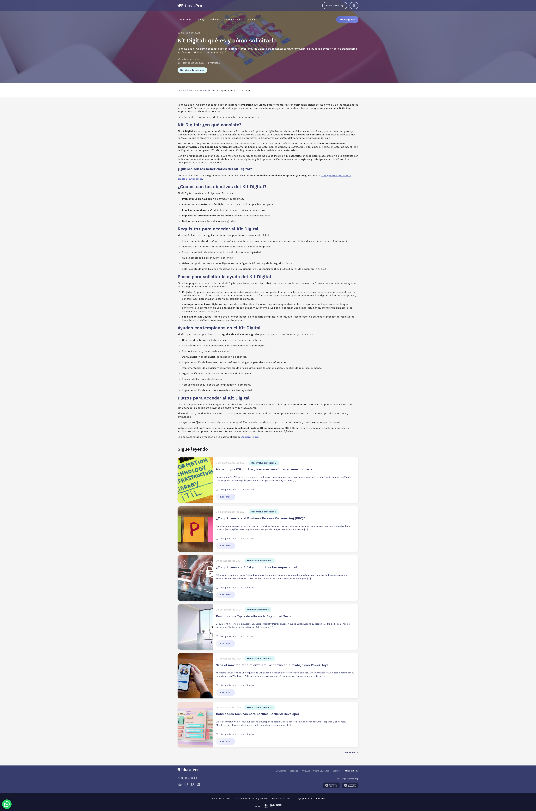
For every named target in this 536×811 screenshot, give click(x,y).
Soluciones (186, 19)
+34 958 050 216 (188, 778)
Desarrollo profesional (263, 462)
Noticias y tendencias (192, 70)
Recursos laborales (258, 609)
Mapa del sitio (351, 771)
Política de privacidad (282, 798)
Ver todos (350, 752)
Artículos (215, 19)
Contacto (251, 19)
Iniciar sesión (332, 5)
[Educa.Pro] (190, 5)
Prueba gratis (347, 19)
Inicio (180, 90)
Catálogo (200, 19)
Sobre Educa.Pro (233, 19)
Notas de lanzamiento (222, 798)
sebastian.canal (190, 59)
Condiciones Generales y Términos (252, 798)
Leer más (225, 496)
